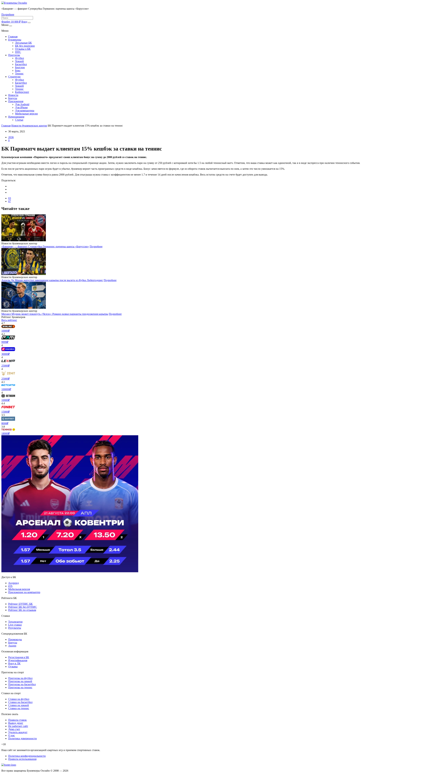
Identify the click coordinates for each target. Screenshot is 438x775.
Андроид (13, 583)
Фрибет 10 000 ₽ (11, 21)
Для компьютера (24, 110)
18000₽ (5, 433)
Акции (12, 645)
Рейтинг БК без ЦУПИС (22, 606)
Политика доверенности (22, 738)
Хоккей (19, 61)
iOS (10, 586)
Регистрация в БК (18, 657)
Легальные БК (23, 42)
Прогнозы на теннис (20, 687)
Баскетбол (21, 64)
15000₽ (5, 411)
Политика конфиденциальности (27, 755)
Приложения (15, 101)
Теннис (19, 73)
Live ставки (15, 624)
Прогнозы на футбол (20, 678)
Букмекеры (14, 39)
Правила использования (22, 759)
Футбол (19, 58)
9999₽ (4, 342)
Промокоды (15, 639)
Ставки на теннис (18, 708)
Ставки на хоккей (18, 705)
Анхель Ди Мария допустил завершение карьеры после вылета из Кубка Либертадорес (52, 280)
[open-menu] (29, 22)
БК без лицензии (25, 45)
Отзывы (13, 666)
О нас (11, 735)
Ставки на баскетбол (20, 702)
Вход (24, 21)
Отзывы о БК (23, 48)
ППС (18, 52)
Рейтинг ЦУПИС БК (20, 603)
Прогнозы (14, 55)
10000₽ (5, 330)
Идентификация (17, 660)
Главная (12, 36)
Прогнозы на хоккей (20, 681)
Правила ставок (17, 719)
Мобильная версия (19, 589)
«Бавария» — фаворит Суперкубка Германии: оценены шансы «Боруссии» (45, 246)
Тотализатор (15, 621)
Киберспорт (22, 92)
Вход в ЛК (14, 663)
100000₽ (6, 389)
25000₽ (5, 365)
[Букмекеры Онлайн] (14, 2)
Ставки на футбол (18, 699)
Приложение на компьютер (24, 592)
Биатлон (20, 67)
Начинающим (16, 116)
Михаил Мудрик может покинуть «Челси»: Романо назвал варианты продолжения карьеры (54, 313)
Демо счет (14, 729)
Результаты (14, 627)
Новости (13, 95)
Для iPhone (21, 107)
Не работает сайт (18, 726)
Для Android (22, 104)
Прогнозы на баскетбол (22, 684)
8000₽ (4, 423)
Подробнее (7, 14)
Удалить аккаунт (17, 732)
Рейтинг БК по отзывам (22, 610)
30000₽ (5, 354)
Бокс (18, 70)
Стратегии (14, 76)
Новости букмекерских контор (29, 125)
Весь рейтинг (9, 320)
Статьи (19, 119)
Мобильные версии (26, 113)
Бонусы (12, 98)
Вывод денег (15, 723)
